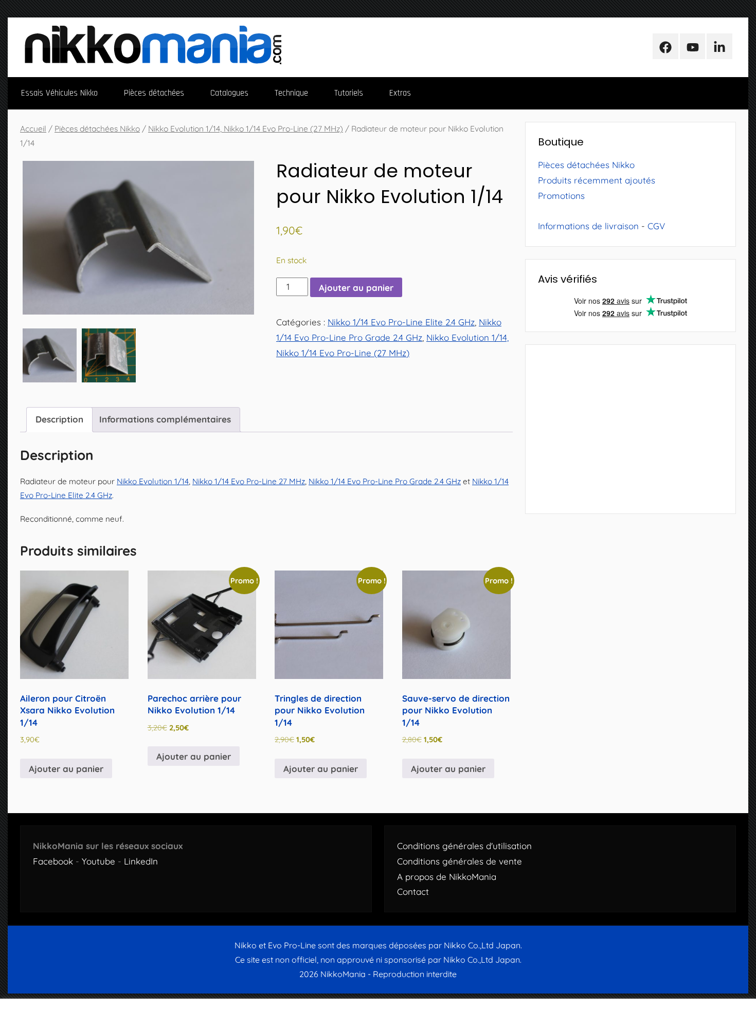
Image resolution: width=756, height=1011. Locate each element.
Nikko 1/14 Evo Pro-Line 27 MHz (248, 481)
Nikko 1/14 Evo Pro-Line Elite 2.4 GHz (401, 322)
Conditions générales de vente (459, 861)
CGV (656, 225)
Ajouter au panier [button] (66, 768)
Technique (291, 93)
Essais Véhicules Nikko (59, 93)
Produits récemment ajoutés (596, 180)
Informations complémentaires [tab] (165, 419)
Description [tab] (59, 419)
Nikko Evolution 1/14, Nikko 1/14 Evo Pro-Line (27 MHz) (245, 128)
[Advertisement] (630, 429)
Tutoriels (348, 93)
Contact (413, 891)
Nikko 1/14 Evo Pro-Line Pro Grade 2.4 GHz (385, 481)
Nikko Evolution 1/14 (153, 481)
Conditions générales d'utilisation (464, 845)
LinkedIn (141, 861)
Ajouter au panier (356, 287)
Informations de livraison (588, 225)
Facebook (53, 861)
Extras (400, 93)
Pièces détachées (154, 93)
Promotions (561, 195)
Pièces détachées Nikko (97, 128)
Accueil (33, 128)
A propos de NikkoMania (446, 876)
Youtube (98, 861)
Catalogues (229, 93)
